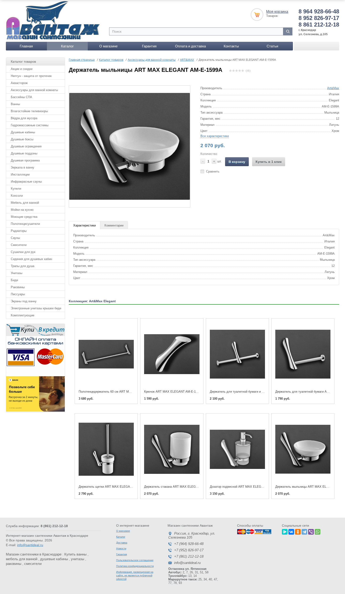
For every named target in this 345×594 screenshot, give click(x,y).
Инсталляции (20, 174)
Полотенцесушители (25, 224)
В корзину (237, 162)
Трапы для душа (22, 266)
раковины (13, 564)
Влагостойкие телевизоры (29, 111)
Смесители (19, 245)
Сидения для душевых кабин (31, 259)
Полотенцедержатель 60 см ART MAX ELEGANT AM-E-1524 (121, 391)
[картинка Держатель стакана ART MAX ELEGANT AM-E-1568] (171, 449)
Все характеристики (214, 136)
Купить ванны (75, 554)
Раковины (18, 287)
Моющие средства (24, 216)
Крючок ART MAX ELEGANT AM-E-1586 (172, 391)
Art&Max (333, 88)
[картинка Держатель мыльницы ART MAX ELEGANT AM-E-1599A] (302, 449)
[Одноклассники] (298, 531)
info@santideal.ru (30, 545)
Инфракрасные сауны (26, 181)
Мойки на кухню (22, 209)
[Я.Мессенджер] (285, 531)
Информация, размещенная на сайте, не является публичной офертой (134, 575)
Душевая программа (25, 160)
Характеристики (84, 225)
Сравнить (212, 171)
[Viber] (311, 531)
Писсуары (18, 294)
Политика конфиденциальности (135, 566)
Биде (14, 280)
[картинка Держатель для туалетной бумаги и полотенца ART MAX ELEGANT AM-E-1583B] (237, 354)
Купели (16, 188)
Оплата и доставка (190, 46)
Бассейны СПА (21, 97)
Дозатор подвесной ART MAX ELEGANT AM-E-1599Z (247, 486)
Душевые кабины (23, 132)
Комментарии (113, 225)
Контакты (231, 46)
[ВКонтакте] (291, 531)
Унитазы (16, 273)
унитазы (77, 559)
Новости (121, 548)
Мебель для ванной (25, 202)
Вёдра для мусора (24, 118)
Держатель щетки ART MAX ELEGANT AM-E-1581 (114, 486)
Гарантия (149, 46)
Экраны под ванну (24, 301)
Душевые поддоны (24, 153)
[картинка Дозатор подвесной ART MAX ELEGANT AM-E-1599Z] (237, 449)
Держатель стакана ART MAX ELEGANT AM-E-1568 (181, 486)
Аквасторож (19, 83)
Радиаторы (19, 231)
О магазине (108, 46)
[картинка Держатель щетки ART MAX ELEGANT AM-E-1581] (106, 449)
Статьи (272, 46)
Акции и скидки (21, 69)
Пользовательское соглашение (134, 560)
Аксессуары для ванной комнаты (34, 90)
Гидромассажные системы (29, 125)
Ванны (15, 104)
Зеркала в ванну (22, 167)
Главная (26, 46)
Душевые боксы (22, 139)
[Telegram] (304, 531)
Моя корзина (277, 12)
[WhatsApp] (317, 531)
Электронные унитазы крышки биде (36, 308)
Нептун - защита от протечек (31, 76)
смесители (33, 564)
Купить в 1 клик (269, 162)
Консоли (17, 195)
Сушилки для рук (23, 252)
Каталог (67, 46)
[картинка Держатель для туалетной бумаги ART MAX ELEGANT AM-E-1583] (302, 354)
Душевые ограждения (26, 146)
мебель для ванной (21, 559)
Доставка (121, 542)
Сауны (15, 238)
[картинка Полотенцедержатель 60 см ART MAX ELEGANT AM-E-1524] (106, 354)
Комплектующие (22, 315)
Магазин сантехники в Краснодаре (33, 554)
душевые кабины (54, 559)
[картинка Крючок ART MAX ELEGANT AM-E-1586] (171, 354)
